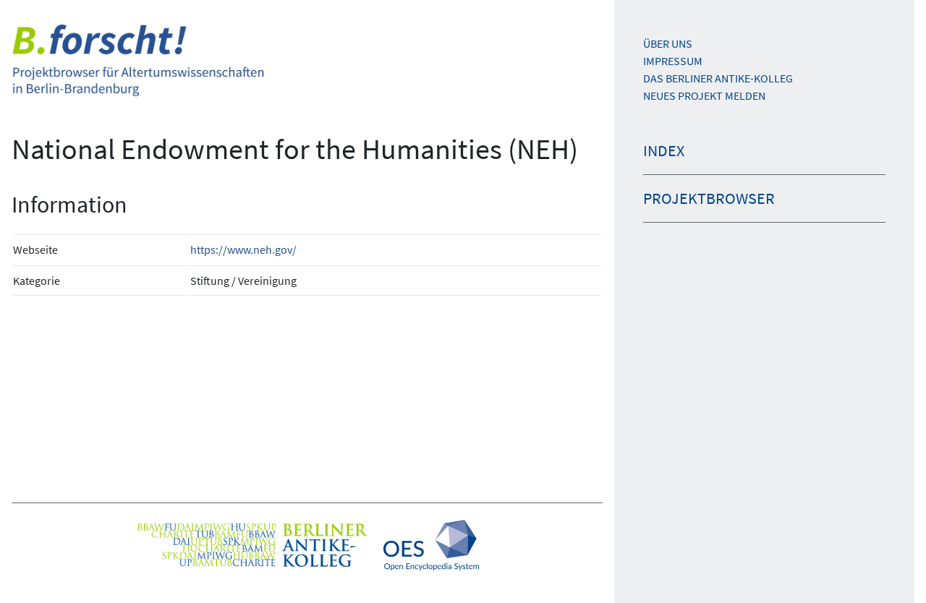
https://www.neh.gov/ (243, 249)
